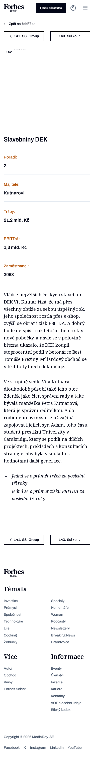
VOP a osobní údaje (66, 703)
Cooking (10, 635)
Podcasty (58, 621)
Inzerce (57, 682)
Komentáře (60, 607)
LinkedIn (57, 748)
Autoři (8, 668)
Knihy (8, 682)
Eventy (56, 668)
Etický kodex (60, 710)
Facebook (12, 748)
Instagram (38, 748)
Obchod (10, 675)
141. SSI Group (26, 36)
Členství (57, 675)
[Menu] (85, 8)
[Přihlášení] (73, 8)
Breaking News (63, 635)
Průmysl (10, 607)
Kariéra (56, 689)
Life (7, 628)
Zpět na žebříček (22, 24)
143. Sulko (67, 36)
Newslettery (60, 628)
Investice (11, 601)
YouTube (75, 748)
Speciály (57, 601)
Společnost (12, 614)
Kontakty (58, 696)
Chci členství (51, 8)
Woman (57, 614)
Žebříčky (10, 642)
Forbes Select (15, 689)
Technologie (13, 621)
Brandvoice (60, 642)
